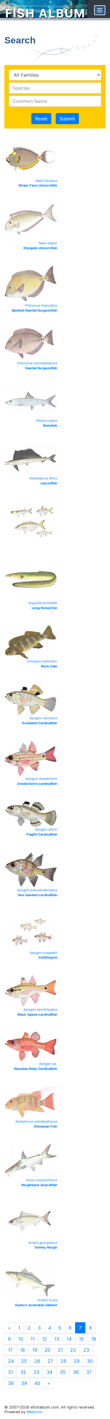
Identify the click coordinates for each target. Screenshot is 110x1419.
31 (10, 1372)
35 (63, 1372)
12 (44, 1339)
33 (36, 1372)
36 (76, 1372)
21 (60, 1350)
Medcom (34, 1412)
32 (23, 1372)
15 (81, 1339)
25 (24, 1361)
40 (37, 1383)
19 (34, 1350)
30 (90, 1361)
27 (50, 1361)
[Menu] (99, 10)
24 (11, 1361)
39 (24, 1383)
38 (11, 1383)
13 (56, 1339)
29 (76, 1361)
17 (10, 1350)
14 (69, 1339)
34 (50, 1372)
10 (20, 1339)
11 (33, 1339)
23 (86, 1350)
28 (63, 1361)
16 (93, 1339)
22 (73, 1350)
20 (47, 1350)
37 (89, 1372)
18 (22, 1350)
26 (37, 1361)
